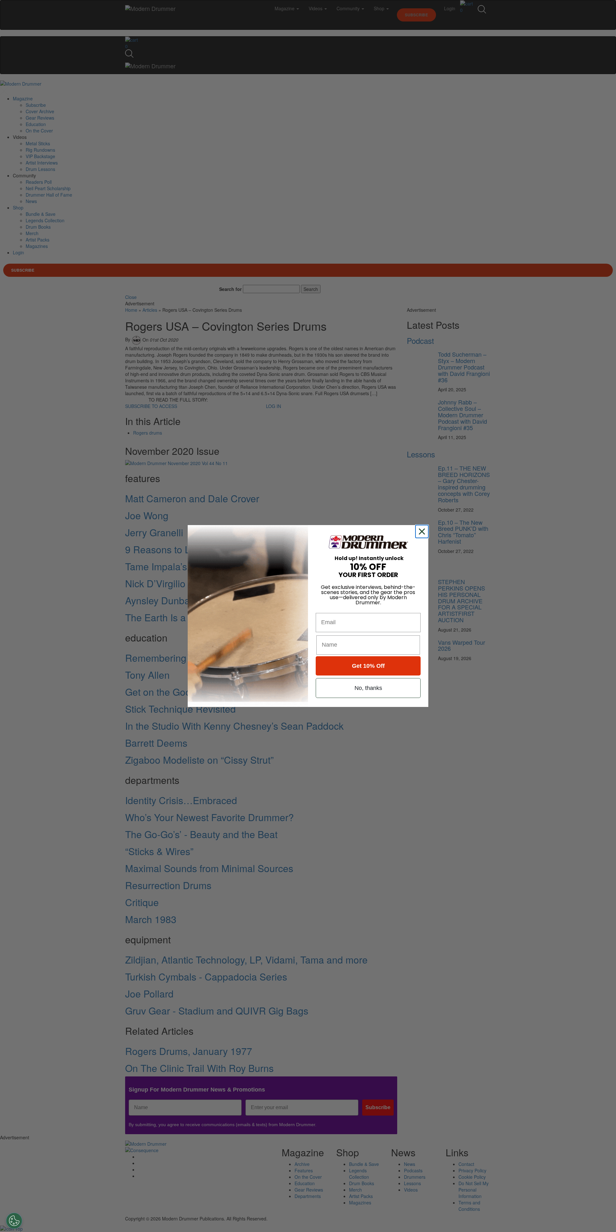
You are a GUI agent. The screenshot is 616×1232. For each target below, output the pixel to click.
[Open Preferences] (14, 1221)
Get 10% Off (368, 666)
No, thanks (368, 688)
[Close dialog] (423, 531)
